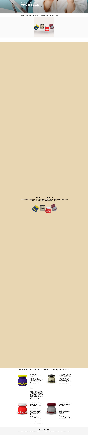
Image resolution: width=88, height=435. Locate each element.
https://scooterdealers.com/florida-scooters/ (28, 199)
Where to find (35, 15)
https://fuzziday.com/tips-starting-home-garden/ (30, 431)
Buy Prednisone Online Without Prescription (29, 6)
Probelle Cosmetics (41, 6)
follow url (60, 415)
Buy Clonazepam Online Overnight (35, 378)
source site (61, 378)
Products (22, 15)
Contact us (52, 15)
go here (68, 383)
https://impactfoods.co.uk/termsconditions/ (36, 369)
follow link (23, 9)
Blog (47, 15)
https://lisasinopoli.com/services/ (65, 409)
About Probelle (28, 15)
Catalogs (57, 15)
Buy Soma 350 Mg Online (63, 383)
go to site (33, 417)
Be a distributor (42, 15)
